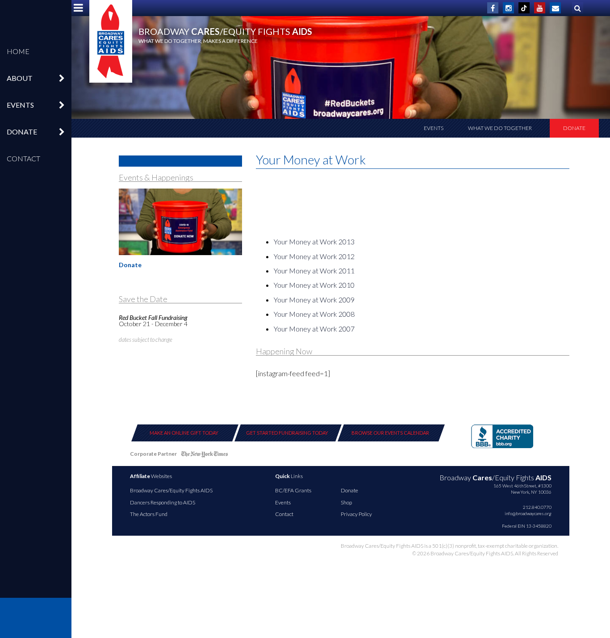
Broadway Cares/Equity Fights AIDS (171, 490)
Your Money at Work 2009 (314, 299)
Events (433, 128)
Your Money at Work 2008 (314, 314)
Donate (574, 128)
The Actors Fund (148, 514)
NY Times (204, 455)
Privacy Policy (356, 514)
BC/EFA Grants (293, 490)
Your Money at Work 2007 (314, 328)
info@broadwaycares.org (528, 513)
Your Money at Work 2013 (314, 241)
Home (18, 51)
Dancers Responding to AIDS (162, 502)
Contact (23, 158)
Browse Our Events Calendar (390, 433)
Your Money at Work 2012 (314, 256)
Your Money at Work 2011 (314, 270)
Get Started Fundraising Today (287, 433)
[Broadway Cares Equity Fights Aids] (110, 41)
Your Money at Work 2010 (314, 285)
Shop (346, 502)
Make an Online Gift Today (184, 433)
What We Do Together (500, 128)
